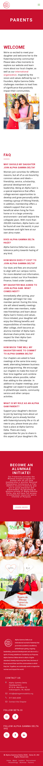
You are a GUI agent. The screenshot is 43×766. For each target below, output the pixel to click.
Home (9, 760)
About (15, 760)
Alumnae (23, 762)
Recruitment (31, 760)
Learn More (21, 507)
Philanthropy (13, 762)
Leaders (22, 760)
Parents (31, 762)
